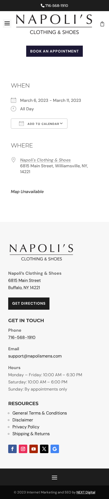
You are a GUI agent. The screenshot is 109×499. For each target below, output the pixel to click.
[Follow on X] (44, 449)
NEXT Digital (85, 492)
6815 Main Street (24, 280)
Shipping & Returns (31, 433)
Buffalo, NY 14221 (24, 287)
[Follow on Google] (55, 449)
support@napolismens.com (35, 356)
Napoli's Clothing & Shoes (45, 160)
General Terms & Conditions (39, 413)
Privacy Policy (25, 427)
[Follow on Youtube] (33, 449)
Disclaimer (22, 420)
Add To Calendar (42, 124)
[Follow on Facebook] (12, 449)
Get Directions (29, 303)
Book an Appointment (54, 51)
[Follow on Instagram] (23, 449)
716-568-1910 (56, 5)
